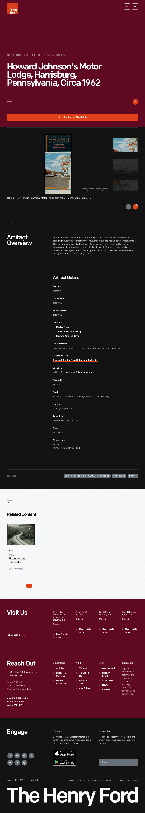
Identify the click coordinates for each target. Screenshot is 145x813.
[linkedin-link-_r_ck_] (31, 755)
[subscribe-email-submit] (134, 762)
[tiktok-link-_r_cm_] (17, 763)
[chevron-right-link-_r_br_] (29, 586)
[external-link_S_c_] (23, 689)
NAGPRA (71, 780)
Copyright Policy (95, 780)
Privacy (110, 780)
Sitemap (119, 780)
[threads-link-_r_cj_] (24, 755)
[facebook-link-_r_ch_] (10, 755)
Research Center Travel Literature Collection (75, 360)
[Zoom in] (85, 190)
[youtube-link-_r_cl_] (10, 763)
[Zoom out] (91, 190)
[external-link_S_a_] (23, 682)
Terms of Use (132, 780)
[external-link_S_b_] (23, 685)
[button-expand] (29, 528)
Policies (81, 780)
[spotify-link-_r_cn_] (24, 763)
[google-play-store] (64, 762)
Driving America (84, 372)
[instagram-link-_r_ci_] (17, 755)
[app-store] (64, 753)
